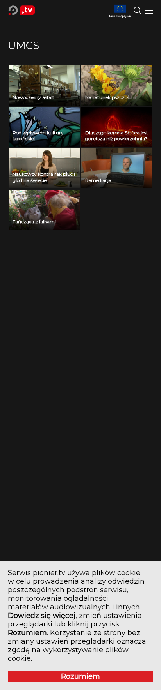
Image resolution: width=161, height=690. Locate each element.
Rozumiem (80, 676)
